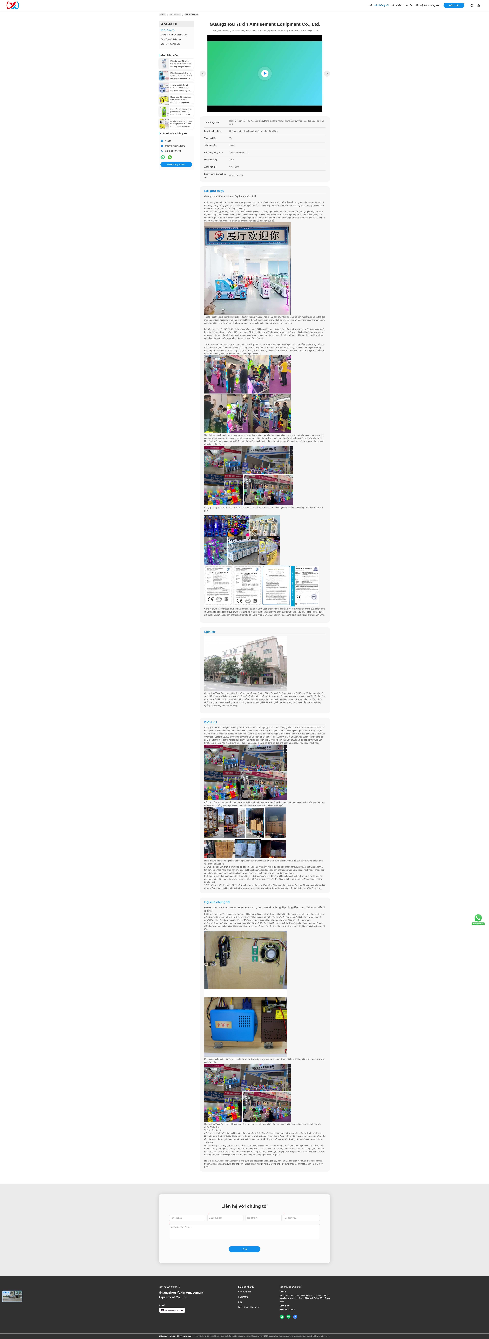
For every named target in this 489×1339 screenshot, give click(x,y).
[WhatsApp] (163, 158)
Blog (240, 1302)
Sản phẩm (396, 5)
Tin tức (408, 5)
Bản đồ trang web (184, 1336)
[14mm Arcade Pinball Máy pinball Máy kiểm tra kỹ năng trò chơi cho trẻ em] (164, 111)
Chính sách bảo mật (167, 1336)
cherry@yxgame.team (175, 146)
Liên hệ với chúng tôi (427, 5)
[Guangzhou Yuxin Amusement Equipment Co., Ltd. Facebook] (295, 1316)
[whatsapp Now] (478, 925)
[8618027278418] (282, 1316)
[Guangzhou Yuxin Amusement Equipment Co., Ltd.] (264, 73)
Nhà (370, 5)
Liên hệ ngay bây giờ (176, 164)
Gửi (244, 1249)
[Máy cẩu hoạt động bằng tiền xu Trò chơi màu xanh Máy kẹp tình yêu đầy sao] (164, 64)
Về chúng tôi (381, 5)
